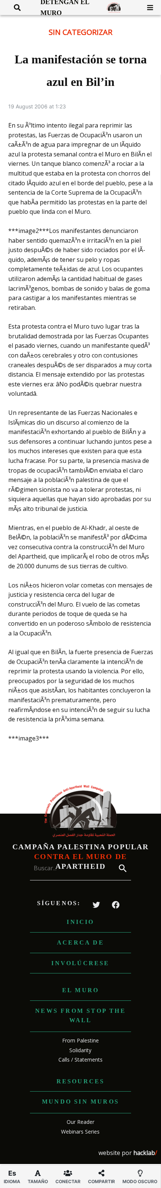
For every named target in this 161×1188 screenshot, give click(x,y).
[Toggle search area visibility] (14, 7)
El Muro (80, 990)
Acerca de (80, 942)
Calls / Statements (80, 1059)
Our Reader (80, 1121)
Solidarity (80, 1050)
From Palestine (80, 1040)
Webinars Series (80, 1131)
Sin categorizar (80, 32)
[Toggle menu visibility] (147, 7)
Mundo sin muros (80, 1101)
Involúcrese (80, 963)
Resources (81, 1081)
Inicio (80, 922)
